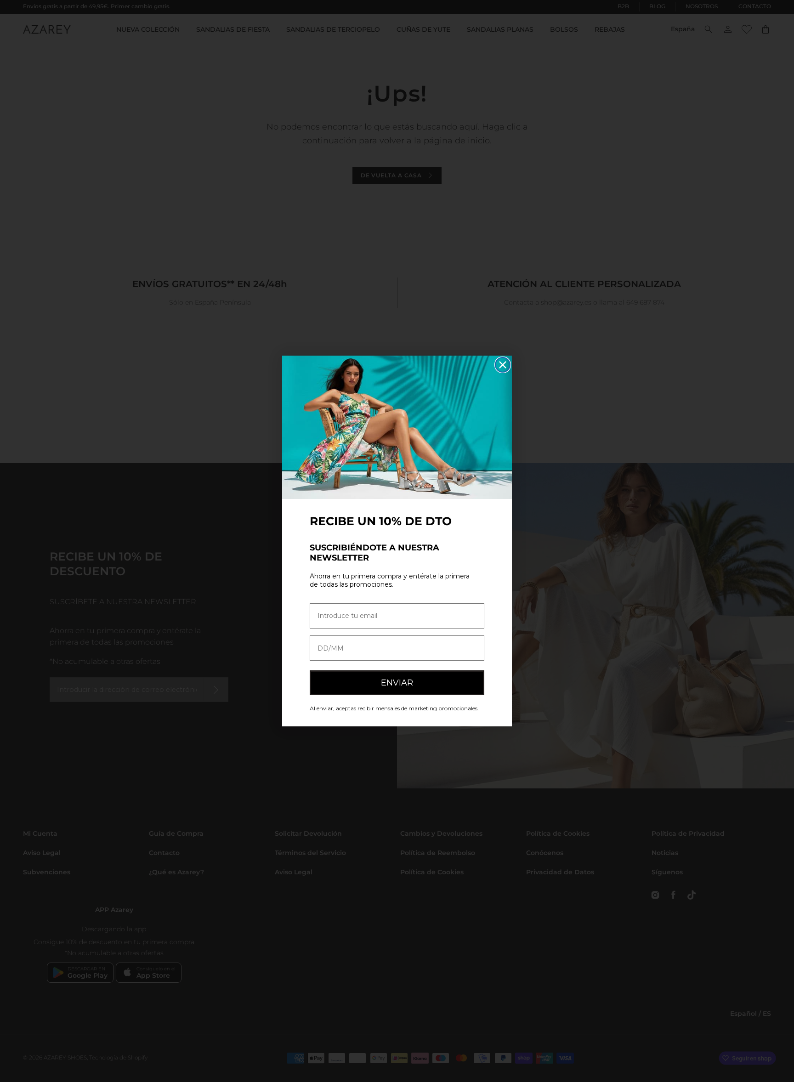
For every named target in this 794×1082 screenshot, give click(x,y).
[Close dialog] (502, 364)
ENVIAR (397, 683)
